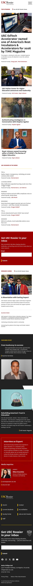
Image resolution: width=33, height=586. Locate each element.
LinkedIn (13, 559)
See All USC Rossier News (20, 9)
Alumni (4, 505)
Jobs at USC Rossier (25, 514)
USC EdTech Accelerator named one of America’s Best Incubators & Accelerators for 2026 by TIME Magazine (16, 43)
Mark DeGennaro (22, 61)
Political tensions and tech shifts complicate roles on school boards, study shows (16, 194)
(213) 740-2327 (6, 484)
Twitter (10, 559)
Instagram (6, 559)
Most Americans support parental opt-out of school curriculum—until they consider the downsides (16, 204)
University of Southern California (29, 533)
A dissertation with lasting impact (15, 297)
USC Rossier (7, 3)
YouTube (17, 559)
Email (3, 251)
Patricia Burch (15, 178)
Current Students (7, 510)
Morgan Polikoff (15, 207)
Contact (21, 505)
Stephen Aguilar (16, 124)
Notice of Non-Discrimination (18, 576)
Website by (6, 582)
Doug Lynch (14, 61)
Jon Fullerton (22, 187)
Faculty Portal (6, 514)
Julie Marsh (14, 197)
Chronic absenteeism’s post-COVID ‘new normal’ (15, 213)
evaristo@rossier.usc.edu (9, 481)
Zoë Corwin (15, 93)
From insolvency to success (12, 345)
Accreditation (23, 510)
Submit (4, 261)
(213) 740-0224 (5, 572)
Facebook (2, 559)
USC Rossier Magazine (26, 430)
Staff (3, 519)
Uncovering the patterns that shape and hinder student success (15, 326)
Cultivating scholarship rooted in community (12, 322)
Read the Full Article (7, 356)
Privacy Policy (4, 576)
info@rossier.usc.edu (7, 570)
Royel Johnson (22, 93)
